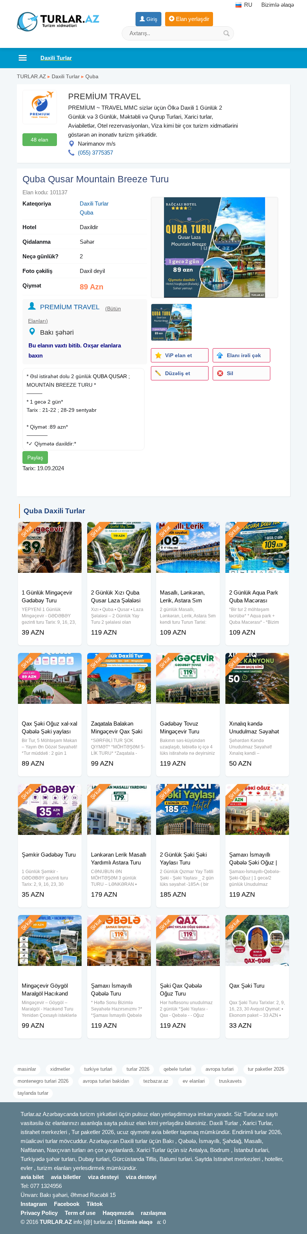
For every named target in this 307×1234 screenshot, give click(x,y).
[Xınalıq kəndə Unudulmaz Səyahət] (257, 662)
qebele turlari (177, 1069)
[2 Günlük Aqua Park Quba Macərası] (257, 531)
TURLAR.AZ (31, 76)
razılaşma (153, 1213)
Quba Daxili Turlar (54, 511)
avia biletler (66, 1177)
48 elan (39, 140)
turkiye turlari (98, 1069)
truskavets (230, 1081)
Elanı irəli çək (244, 355)
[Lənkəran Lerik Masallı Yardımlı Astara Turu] (119, 793)
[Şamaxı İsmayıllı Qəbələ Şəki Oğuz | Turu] (257, 793)
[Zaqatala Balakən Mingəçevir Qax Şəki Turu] (119, 662)
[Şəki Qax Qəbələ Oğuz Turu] (188, 924)
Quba (91, 76)
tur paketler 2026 (266, 1069)
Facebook (66, 1204)
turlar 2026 (138, 1069)
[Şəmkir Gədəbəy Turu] (50, 793)
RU (247, 4)
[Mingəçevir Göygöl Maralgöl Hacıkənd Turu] (50, 924)
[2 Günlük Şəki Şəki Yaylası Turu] (188, 793)
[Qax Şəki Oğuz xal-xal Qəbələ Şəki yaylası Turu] (50, 662)
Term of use (80, 1213)
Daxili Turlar (66, 76)
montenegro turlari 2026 (43, 1081)
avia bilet (32, 1177)
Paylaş (35, 458)
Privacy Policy (39, 1213)
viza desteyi (103, 1177)
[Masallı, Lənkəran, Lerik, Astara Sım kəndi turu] (188, 531)
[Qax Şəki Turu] (257, 924)
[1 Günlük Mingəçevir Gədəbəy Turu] (50, 531)
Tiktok (94, 1204)
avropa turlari (220, 1069)
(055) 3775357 (95, 152)
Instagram (34, 1204)
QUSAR (118, 376)
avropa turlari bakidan (106, 1081)
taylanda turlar (33, 1093)
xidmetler (60, 1069)
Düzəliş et (177, 373)
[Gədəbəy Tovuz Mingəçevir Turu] (188, 662)
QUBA (100, 376)
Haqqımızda (118, 1213)
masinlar (27, 1069)
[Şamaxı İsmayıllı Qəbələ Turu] (119, 924)
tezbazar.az (155, 1081)
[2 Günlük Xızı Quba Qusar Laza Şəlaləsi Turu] (119, 531)
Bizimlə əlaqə (277, 4)
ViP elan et (178, 355)
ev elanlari (194, 1081)
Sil (230, 373)
